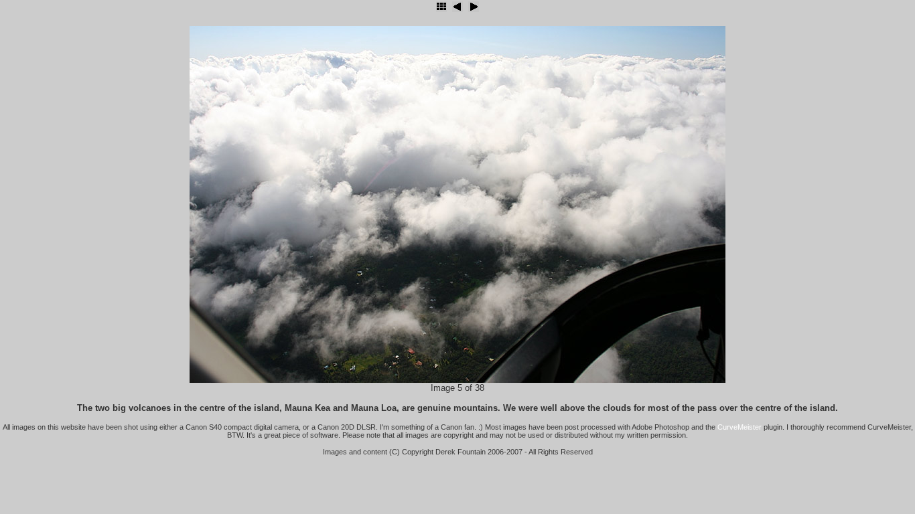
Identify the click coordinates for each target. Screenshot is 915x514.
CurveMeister (739, 427)
